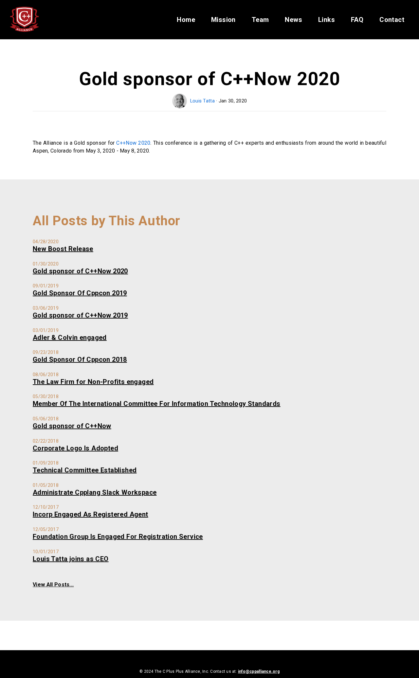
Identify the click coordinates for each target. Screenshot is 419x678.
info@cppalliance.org (259, 671)
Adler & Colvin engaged (70, 337)
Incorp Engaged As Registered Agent (90, 514)
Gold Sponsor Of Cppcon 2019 (80, 293)
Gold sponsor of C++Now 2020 (80, 271)
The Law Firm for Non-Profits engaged (93, 382)
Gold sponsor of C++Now (72, 426)
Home (186, 20)
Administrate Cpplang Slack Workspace (94, 492)
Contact (391, 20)
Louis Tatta (203, 101)
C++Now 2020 (133, 143)
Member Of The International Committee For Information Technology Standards (157, 404)
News (293, 20)
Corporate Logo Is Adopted (75, 448)
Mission (223, 20)
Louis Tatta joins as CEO (71, 559)
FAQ (357, 20)
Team (260, 20)
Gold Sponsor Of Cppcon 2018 (80, 359)
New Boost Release (63, 249)
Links (326, 20)
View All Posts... (53, 584)
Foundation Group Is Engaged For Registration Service (118, 537)
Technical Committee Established (85, 470)
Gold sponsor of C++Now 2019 (80, 315)
